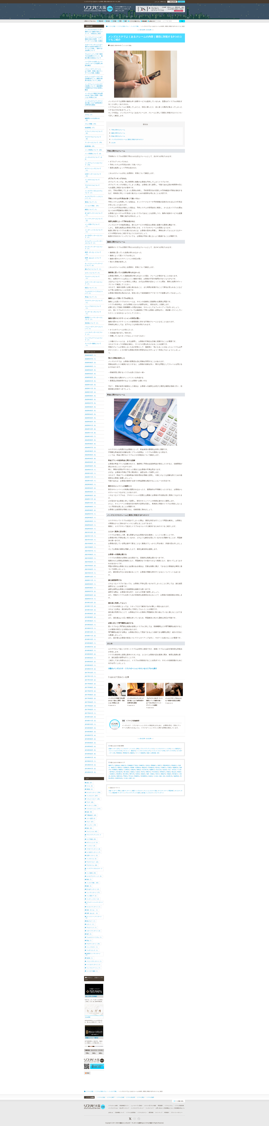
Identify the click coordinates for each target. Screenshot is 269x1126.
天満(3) (169, 767)
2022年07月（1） (91, 514)
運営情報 (151, 1112)
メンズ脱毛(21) (176, 748)
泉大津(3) (125, 774)
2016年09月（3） (91, 728)
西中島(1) (112, 772)
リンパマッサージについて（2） (94, 220)
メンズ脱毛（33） (91, 873)
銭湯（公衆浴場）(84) (153, 753)
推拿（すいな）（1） (92, 910)
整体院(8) (119, 753)
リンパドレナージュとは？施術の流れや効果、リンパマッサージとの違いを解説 (94, 39)
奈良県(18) (169, 776)
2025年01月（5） (91, 425)
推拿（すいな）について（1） (93, 253)
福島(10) (123, 765)
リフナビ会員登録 (130, 1112)
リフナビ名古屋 (130, 1097)
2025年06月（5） (91, 407)
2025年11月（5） (91, 388)
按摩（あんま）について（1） (93, 259)
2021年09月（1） (91, 543)
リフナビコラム (169, 1105)
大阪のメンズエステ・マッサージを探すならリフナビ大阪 (135, 1123)
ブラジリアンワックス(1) (147, 748)
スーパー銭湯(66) (141, 753)
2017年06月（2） (91, 695)
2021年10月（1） (91, 540)
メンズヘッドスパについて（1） (94, 231)
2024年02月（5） (91, 466)
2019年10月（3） (91, 610)
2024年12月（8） (91, 429)
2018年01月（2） (91, 669)
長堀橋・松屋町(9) (135, 767)
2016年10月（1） (91, 724)
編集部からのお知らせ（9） (92, 119)
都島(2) (139, 769)
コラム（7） (89, 114)
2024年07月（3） (91, 447)
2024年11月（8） (91, 433)
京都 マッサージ (126, 790)
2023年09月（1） (91, 484)
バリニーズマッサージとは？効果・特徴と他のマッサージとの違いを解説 (94, 71)
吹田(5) (138, 774)
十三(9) (179, 769)
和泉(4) (179, 772)
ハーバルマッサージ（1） (93, 964)
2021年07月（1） (91, 551)
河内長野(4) (144, 776)
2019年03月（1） (91, 625)
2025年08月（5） (91, 399)
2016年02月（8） (91, 754)
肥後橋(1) (153, 765)
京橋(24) (133, 769)
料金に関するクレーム (118, 136)
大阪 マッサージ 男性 (115, 790)
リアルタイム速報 (113, 1105)
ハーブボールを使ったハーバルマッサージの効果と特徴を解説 (94, 63)
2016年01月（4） (91, 757)
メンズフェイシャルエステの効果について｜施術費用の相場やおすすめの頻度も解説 (94, 87)
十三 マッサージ (159, 793)
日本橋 (114, 21)
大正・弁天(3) (172, 769)
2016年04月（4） (91, 746)
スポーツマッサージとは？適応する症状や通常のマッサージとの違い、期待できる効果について (94, 47)
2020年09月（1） (91, 584)
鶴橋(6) (121, 769)
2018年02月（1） (91, 665)
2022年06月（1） (91, 517)
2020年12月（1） (91, 576)
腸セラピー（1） (91, 921)
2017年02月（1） (91, 709)
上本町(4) (126, 769)
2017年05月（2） (91, 698)
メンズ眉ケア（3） (91, 896)
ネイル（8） (89, 786)
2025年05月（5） (91, 410)
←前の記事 (142, 30)
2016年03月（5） (91, 750)
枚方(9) (113, 776)
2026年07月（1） (91, 359)
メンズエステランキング (137, 1108)
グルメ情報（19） (91, 124)
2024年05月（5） (91, 455)
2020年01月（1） (91, 599)
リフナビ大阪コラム (134, 21)
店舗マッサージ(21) (114, 748)
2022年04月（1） (91, 525)
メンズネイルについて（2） (92, 180)
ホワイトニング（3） (92, 842)
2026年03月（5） (91, 374)
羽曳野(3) (136, 776)
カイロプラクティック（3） (94, 876)
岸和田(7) (162, 772)
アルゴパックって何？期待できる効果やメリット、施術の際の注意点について (94, 56)
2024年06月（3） (91, 451)
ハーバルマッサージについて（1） (94, 333)
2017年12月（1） (91, 672)
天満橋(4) (114, 769)
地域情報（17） (90, 127)
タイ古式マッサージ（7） (93, 852)
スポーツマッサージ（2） (93, 931)
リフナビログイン (142, 1112)
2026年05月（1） (91, 366)
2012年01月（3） (91, 772)
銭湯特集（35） (90, 146)
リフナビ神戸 (110, 1097)
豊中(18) (132, 774)
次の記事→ (149, 30)
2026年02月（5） (91, 377)
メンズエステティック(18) (163, 748)
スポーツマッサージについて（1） (94, 283)
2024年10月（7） (91, 436)
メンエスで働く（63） (92, 883)
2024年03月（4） (91, 462)
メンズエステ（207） (92, 795)
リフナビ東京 (140, 1097)
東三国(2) (126, 772)
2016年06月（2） (91, 739)
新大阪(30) (119, 772)
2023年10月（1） (91, 481)
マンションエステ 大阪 (150, 790)
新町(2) (120, 767)
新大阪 (108, 21)
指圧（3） (89, 934)
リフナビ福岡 (150, 1097)
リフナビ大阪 (101, 1097)
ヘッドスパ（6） (91, 845)
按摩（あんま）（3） (92, 913)
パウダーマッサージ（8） (93, 849)
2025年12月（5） (91, 385)
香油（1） (89, 940)
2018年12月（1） (91, 632)
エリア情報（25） (91, 839)
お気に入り (152, 21)
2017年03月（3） (91, 706)
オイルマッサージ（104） (93, 792)
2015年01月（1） (91, 761)
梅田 (126, 21)
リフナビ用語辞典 (179, 1105)
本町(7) (160, 765)
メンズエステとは (113, 1108)
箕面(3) (143, 774)
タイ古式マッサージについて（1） (94, 236)
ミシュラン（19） (91, 825)
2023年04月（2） (91, 488)
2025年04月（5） (91, 414)
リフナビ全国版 (90, 1097)
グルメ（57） (90, 821)
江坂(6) (138, 772)
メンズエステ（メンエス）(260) (130, 748)
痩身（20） (89, 828)
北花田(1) (112, 774)
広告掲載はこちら (168, 1108)
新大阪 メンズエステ (147, 793)
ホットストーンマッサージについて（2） (94, 264)
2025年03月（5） (91, 418)
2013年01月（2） (91, 768)
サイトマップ (158, 1112)
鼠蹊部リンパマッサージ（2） (92, 954)
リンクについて (150, 1108)
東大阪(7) (175, 774)
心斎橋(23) (126, 767)
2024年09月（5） (91, 440)
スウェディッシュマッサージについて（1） (94, 242)
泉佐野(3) (119, 774)
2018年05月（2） (91, 654)
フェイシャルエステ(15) (115, 750)
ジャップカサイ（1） (92, 947)
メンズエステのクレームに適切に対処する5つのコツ (127, 139)
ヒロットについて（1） (92, 273)
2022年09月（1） (91, 506)
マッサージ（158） (91, 805)
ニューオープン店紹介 (136, 1105)
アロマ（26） (90, 802)
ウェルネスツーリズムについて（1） (94, 292)
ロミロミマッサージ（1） (93, 907)
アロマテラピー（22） (92, 862)
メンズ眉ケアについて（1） (92, 225)
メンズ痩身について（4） (93, 153)
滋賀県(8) (176, 776)
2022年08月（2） (91, 510)
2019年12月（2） (91, 602)
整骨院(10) (126, 753)
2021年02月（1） (91, 569)
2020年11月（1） (91, 580)
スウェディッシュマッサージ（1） (94, 902)
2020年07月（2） (91, 591)
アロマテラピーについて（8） (93, 138)
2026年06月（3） (91, 362)
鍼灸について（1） (91, 209)
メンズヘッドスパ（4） (93, 899)
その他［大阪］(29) (159, 776)
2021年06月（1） (91, 554)
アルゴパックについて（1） (92, 277)
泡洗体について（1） (92, 323)
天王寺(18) (145, 769)
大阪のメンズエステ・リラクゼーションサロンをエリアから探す (132, 668)
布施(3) (169, 774)
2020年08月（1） (91, 588)
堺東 (120, 21)
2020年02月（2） (91, 595)
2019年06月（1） (91, 621)
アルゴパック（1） (91, 927)
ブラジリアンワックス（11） (93, 835)
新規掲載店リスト (124, 1105)
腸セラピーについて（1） (93, 269)
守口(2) (131, 776)
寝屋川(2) (119, 776)
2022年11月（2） (91, 499)
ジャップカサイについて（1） (93, 307)
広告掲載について (119, 1112)
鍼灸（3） (89, 886)
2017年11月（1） (91, 676)
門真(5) (125, 776)
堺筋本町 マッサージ (118, 793)
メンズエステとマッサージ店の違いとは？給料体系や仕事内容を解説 (94, 103)
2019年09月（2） (91, 613)
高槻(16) (163, 774)
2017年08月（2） (91, 687)
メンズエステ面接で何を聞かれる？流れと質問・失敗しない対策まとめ (94, 95)
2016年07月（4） (91, 735)
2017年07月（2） (91, 691)
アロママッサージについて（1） (94, 301)
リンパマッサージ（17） (93, 892)
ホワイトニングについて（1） (93, 169)
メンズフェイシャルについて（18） (94, 164)
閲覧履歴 (144, 21)
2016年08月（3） (91, 731)
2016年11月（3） (91, 720)
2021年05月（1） (91, 558)
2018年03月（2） (91, 661)
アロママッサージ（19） (93, 944)
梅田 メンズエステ (137, 790)
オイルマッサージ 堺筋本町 (165, 790)
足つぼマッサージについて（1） (94, 214)
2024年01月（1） (91, 470)
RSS (87, 1073)
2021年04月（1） (91, 562)
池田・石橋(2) (150, 774)
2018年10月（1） (91, 639)
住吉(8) (165, 769)
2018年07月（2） (91, 647)
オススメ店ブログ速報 (150, 1105)
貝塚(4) (169, 772)
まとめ (113, 142)
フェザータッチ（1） (92, 950)
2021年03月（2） (91, 565)
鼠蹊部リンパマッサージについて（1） (94, 318)
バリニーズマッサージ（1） (94, 961)
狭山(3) (174, 772)
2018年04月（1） (91, 658)
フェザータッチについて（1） (93, 313)
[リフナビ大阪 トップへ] (98, 9)
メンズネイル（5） (91, 858)
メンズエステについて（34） (93, 158)
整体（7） (89, 879)
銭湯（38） (89, 812)
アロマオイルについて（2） (92, 186)
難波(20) (144, 767)
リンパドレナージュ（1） (93, 968)
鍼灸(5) (132, 753)
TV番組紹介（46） (91, 815)
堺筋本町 (101, 21)
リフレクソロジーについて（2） (94, 132)
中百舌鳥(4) (155, 772)
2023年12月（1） (91, 473)
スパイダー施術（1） (92, 971)
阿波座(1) (174, 765)
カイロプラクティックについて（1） (94, 197)
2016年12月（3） (91, 717)
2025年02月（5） (91, 421)
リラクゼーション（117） (93, 808)
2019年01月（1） (91, 628)
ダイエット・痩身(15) (129, 750)
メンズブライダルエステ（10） (93, 869)
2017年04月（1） (91, 702)
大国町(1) (163, 767)
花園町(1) (152, 769)
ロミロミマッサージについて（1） (94, 248)
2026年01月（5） (91, 381)
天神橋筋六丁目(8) (132, 765)
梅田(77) (111, 765)
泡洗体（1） (89, 958)
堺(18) (143, 772)
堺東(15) (148, 772)
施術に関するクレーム (118, 133)
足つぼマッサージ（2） (93, 889)
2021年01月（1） (91, 573)
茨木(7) (158, 774)
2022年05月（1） (91, 521)
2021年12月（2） (91, 532)
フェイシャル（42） (92, 831)
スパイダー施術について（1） (93, 344)
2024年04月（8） (91, 458)
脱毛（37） (89, 782)
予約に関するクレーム (118, 130)
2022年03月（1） (91, 529)
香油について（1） (91, 297)
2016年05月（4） (91, 743)
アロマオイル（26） (92, 865)
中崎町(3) (141, 765)
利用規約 (166, 1112)
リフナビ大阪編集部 (132, 720)
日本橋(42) (151, 767)
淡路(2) (132, 772)
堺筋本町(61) (166, 765)
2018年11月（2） (91, 636)
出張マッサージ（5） (92, 855)
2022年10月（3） (91, 503)
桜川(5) (158, 767)
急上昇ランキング (124, 1108)
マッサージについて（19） (94, 142)
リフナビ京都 (120, 1097)
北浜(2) (148, 765)
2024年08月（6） (91, 444)
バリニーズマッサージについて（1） (94, 328)
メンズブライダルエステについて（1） (94, 192)
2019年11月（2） (91, 606)
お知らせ (110, 1112)
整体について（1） (91, 202)
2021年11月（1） (91, 536)
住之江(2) (159, 769)
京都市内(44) (119, 778)
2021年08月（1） (91, 547)
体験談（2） (89, 789)
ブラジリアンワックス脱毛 (132, 793)
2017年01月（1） (91, 713)
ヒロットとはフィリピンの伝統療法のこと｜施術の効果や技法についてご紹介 (94, 78)
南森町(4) (175, 767)
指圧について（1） (91, 288)
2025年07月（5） (91, 403)
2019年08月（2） (91, 617)
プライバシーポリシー (176, 1112)
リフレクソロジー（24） (93, 799)
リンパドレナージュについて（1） (94, 339)
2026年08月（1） (91, 355)
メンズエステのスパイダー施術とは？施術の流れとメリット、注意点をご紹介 (94, 31)
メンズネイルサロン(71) (144, 750)
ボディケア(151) (171, 750)
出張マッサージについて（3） (93, 175)
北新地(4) (117, 765)
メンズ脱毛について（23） (94, 150)
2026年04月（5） (91, 370)
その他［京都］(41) (129, 778)
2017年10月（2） (91, 680)
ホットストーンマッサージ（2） (93, 917)
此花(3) (151, 776)
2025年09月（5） (91, 396)
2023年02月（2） (91, 495)
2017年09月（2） (91, 684)
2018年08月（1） (91, 643)
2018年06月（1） (91, 650)
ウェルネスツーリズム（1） (94, 937)
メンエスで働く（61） (92, 206)
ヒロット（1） (90, 924)
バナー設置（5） (91, 818)
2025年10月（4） (91, 392)
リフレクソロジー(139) (158, 750)
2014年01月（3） (91, 765)
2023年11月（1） (91, 477)
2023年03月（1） (91, 492)
